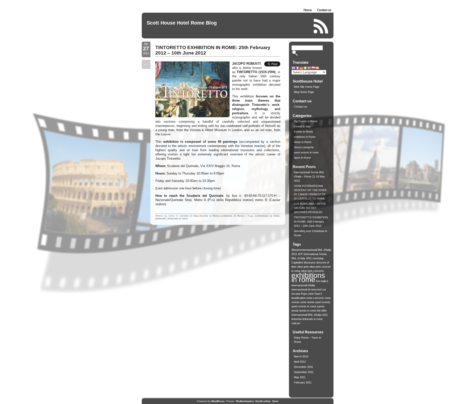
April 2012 (300, 361)
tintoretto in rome (177, 218)
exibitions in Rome (232, 215)
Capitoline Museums (303, 262)
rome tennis (307, 302)
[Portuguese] (309, 68)
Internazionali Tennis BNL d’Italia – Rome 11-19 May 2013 (309, 176)
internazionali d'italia (303, 285)
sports (321, 306)
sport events (322, 302)
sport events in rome (306, 152)
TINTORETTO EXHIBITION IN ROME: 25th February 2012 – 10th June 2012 (311, 221)
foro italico (322, 281)
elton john (303, 266)
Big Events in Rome (305, 121)
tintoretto (160, 218)
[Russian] (313, 68)
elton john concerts (312, 270)
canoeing (317, 258)
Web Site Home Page (306, 86)
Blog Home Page (304, 91)
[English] (293, 68)
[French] (297, 68)
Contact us (324, 10)
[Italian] (305, 68)
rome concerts (315, 297)
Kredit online (263, 401)
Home (307, 10)
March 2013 (301, 356)
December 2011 (303, 366)
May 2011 (300, 377)
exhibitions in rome (267, 215)
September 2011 (303, 372)
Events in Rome (210, 215)
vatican (295, 323)
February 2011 (302, 382)
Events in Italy (189, 215)
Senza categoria (303, 147)
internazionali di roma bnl (306, 289)
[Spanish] (317, 68)
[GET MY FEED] (321, 26)
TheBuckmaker (245, 401)
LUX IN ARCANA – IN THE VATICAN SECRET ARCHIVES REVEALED (310, 208)
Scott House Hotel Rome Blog (182, 23)
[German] (301, 68)
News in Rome (302, 142)
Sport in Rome (302, 157)
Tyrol (275, 401)
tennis (295, 310)
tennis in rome (307, 310)
